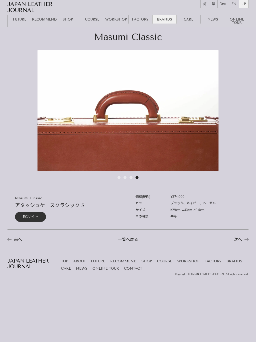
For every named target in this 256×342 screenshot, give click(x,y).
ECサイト (30, 217)
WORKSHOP (116, 19)
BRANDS (164, 19)
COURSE (92, 19)
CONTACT (133, 269)
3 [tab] (131, 178)
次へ (239, 239)
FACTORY (140, 19)
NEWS (213, 19)
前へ (17, 239)
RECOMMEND (44, 19)
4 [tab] (137, 178)
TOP (64, 261)
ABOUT (79, 261)
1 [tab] (119, 178)
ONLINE (237, 21)
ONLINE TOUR (105, 269)
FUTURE (19, 19)
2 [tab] (125, 178)
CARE (188, 19)
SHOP (68, 19)
